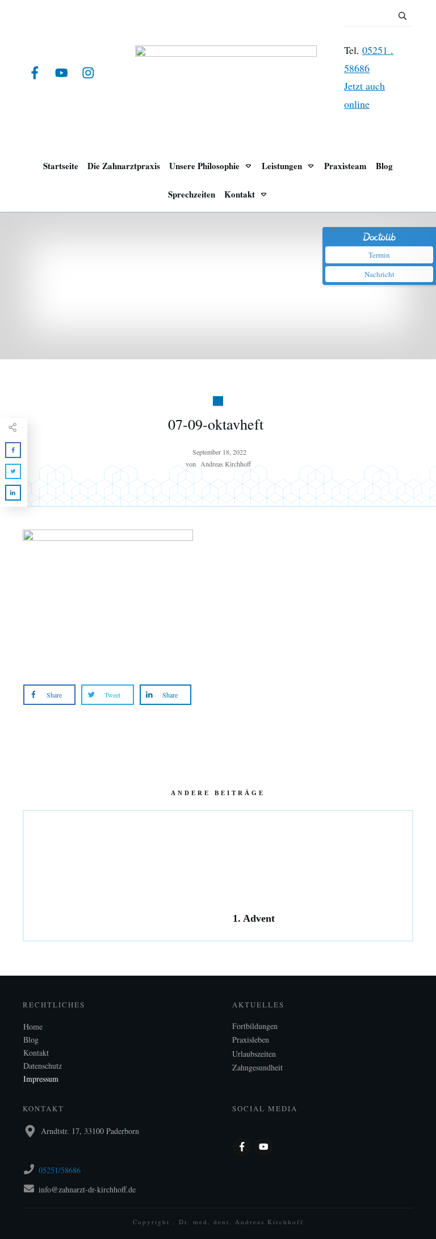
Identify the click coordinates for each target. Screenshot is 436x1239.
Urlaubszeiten (254, 1053)
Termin (379, 255)
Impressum (40, 1078)
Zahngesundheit (257, 1067)
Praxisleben (250, 1039)
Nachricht (379, 274)
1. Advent (315, 876)
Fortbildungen (255, 1025)
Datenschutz (42, 1065)
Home (33, 1026)
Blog (31, 1039)
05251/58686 (60, 1170)
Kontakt (36, 1052)
